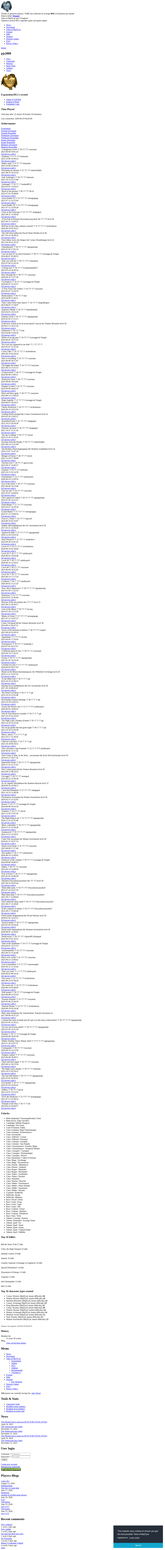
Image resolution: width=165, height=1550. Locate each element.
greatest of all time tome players (14, 1495)
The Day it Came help (10, 1488)
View (8, 59)
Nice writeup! (6, 1524)
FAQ (8, 41)
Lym (3, 1500)
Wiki (8, 34)
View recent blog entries (16, 1343)
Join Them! (36, 1393)
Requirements (17, 1370)
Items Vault (10, 66)
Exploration (6, 128)
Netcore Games (12, 39)
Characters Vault (13, 1404)
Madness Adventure (9, 145)
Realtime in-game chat (15, 1411)
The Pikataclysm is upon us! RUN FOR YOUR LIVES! (24, 1422)
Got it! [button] (138, 1545)
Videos (14, 1363)
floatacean (5, 1493)
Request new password (10, 1467)
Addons (9, 68)
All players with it (8, 154)
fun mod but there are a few (12, 1534)
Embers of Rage (12, 102)
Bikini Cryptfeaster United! (12, 1543)
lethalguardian (7, 1486)
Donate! (16, 16)
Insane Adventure (8, 140)
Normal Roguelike (8, 133)
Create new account (9, 1464)
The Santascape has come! (12, 1427)
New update (6, 1529)
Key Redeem (16, 1382)
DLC (13, 1366)
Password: (6, 1457)
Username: (6, 1454)
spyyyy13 (5, 1507)
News (8, 25)
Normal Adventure (8, 131)
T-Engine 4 (15, 1372)
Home (3, 48)
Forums (9, 32)
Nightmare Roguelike (10, 138)
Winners (9, 63)
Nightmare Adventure (10, 135)
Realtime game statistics (16, 1406)
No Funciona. (6, 1538)
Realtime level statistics (15, 1409)
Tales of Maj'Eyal (13, 30)
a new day (5, 1481)
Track (8, 70)
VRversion (5, 1502)
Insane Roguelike (8, 142)
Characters (10, 61)
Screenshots (16, 1361)
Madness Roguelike (9, 147)
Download (10, 27)
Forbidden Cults (12, 104)
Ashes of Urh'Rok (13, 99)
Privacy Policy (12, 43)
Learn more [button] (134, 1538)
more (3, 1548)
